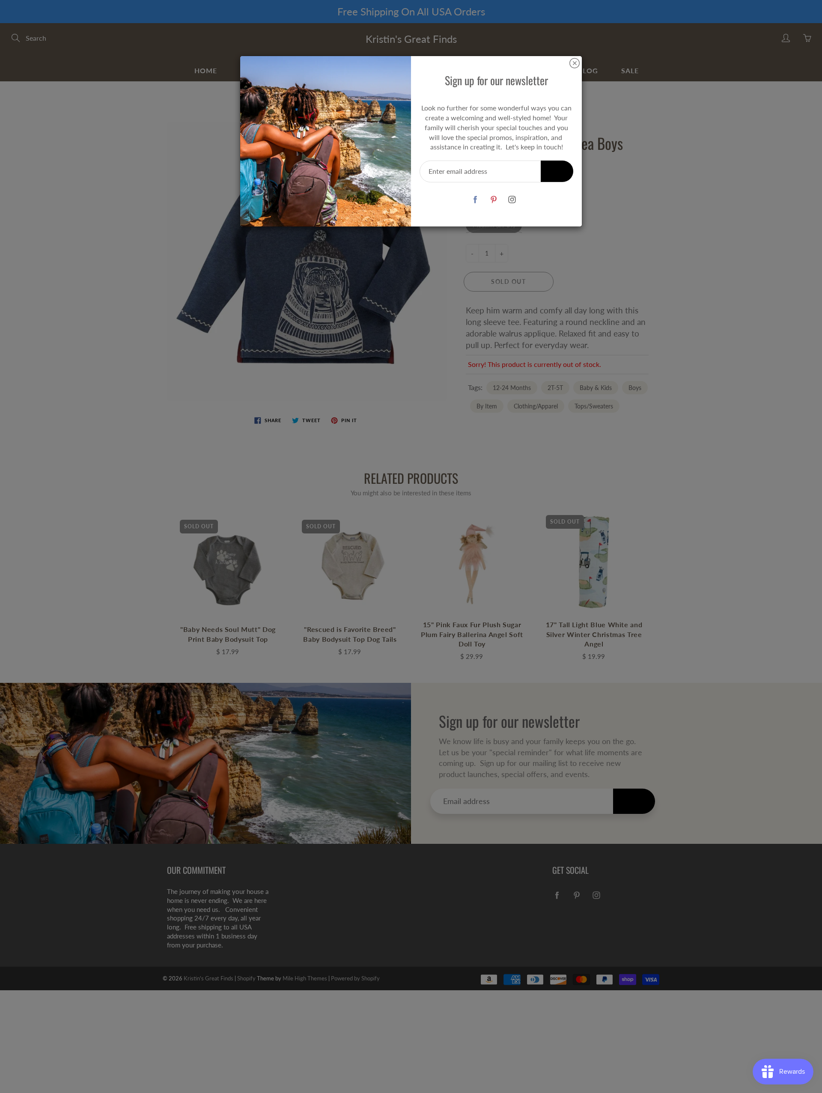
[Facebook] (475, 199)
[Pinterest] (493, 199)
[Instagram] (511, 199)
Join (557, 171)
